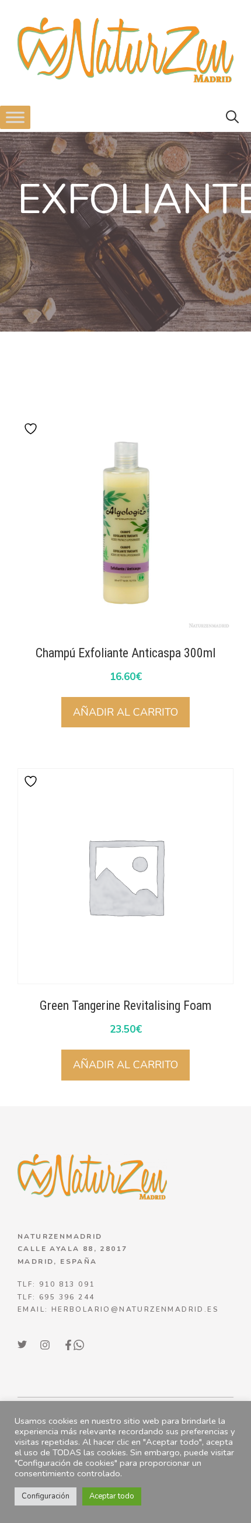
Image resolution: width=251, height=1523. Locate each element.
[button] (232, 117)
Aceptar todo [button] (111, 1496)
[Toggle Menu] (15, 117)
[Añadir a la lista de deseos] (32, 428)
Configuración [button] (45, 1496)
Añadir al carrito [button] (125, 712)
